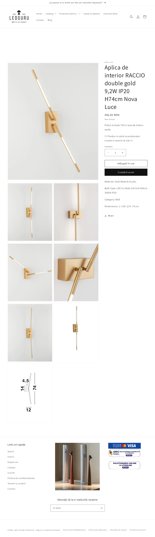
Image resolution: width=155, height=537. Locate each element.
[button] (50, 13)
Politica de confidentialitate (21, 478)
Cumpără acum (126, 172)
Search (11, 451)
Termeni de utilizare (138, 530)
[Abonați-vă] (101, 508)
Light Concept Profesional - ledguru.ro (29, 530)
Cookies (11, 467)
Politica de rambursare (98, 530)
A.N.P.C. (11, 456)
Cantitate (109, 146)
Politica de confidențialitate (74, 530)
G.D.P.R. (11, 472)
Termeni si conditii (16, 483)
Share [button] (111, 215)
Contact (11, 488)
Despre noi (13, 462)
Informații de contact (118, 530)
